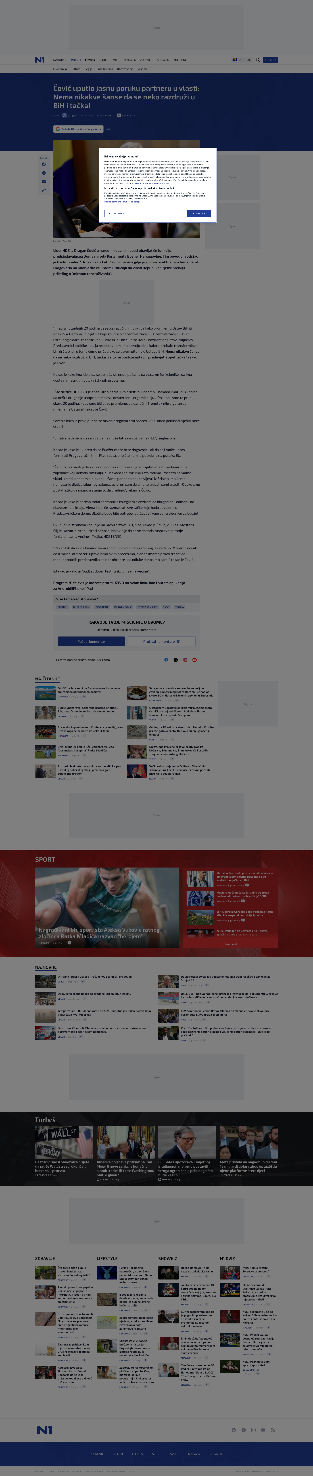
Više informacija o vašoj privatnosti (153, 183)
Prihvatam (199, 213)
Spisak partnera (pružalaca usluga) (122, 201)
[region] (158, 185)
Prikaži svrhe (116, 213)
